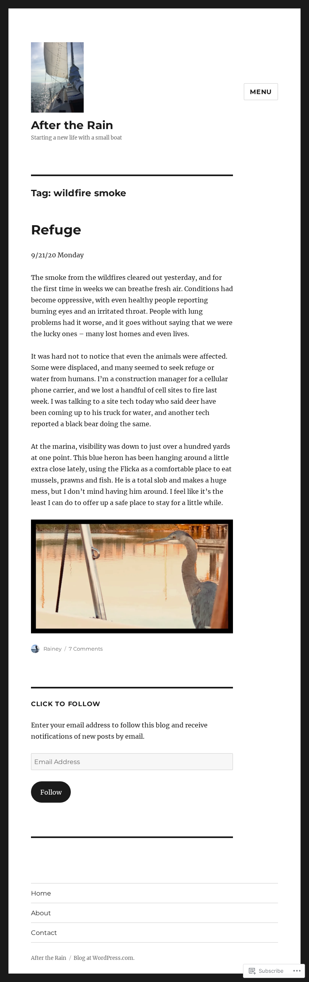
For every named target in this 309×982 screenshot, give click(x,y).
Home (41, 893)
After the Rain (72, 125)
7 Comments (86, 648)
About (41, 913)
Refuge (56, 230)
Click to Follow (66, 704)
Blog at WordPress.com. (104, 958)
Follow (51, 792)
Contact (44, 933)
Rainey (52, 648)
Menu (261, 92)
